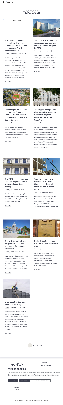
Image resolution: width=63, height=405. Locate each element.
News (7, 53)
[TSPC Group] (11, 2)
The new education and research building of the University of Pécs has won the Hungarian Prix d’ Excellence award (16, 45)
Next (41, 345)
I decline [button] (24, 381)
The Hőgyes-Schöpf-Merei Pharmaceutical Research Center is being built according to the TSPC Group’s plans (45, 115)
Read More (8, 81)
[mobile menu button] (4, 2)
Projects (16, 389)
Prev (22, 345)
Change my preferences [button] (40, 381)
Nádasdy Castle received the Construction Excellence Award (46, 243)
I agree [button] (13, 381)
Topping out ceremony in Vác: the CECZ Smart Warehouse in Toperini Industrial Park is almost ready (44, 184)
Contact (16, 387)
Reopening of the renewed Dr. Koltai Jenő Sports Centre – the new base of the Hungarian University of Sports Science (16, 115)
